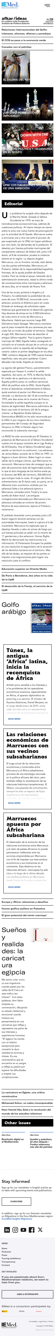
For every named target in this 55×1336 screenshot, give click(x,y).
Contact (6, 1265)
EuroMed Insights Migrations (17, 1219)
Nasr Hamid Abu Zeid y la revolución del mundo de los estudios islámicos (26, 1111)
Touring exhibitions (11, 1258)
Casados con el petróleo (16, 47)
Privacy (51, 1321)
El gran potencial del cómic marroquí (24, 915)
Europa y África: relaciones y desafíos (25, 902)
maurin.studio (48, 1330)
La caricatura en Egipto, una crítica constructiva (23, 1094)
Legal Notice (42, 1321)
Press (4, 1255)
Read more (14, 719)
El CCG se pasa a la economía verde (24, 40)
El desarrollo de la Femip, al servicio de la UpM (27, 588)
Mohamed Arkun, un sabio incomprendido (27, 1103)
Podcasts (6, 1252)
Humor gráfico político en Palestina (23, 908)
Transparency (8, 1262)
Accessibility (33, 1321)
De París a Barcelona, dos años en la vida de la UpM (27, 577)
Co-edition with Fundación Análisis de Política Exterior (16, 22)
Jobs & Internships (27, 1294)
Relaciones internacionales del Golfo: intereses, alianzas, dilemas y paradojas (26, 31)
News (4, 1248)
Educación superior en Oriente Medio (24, 569)
